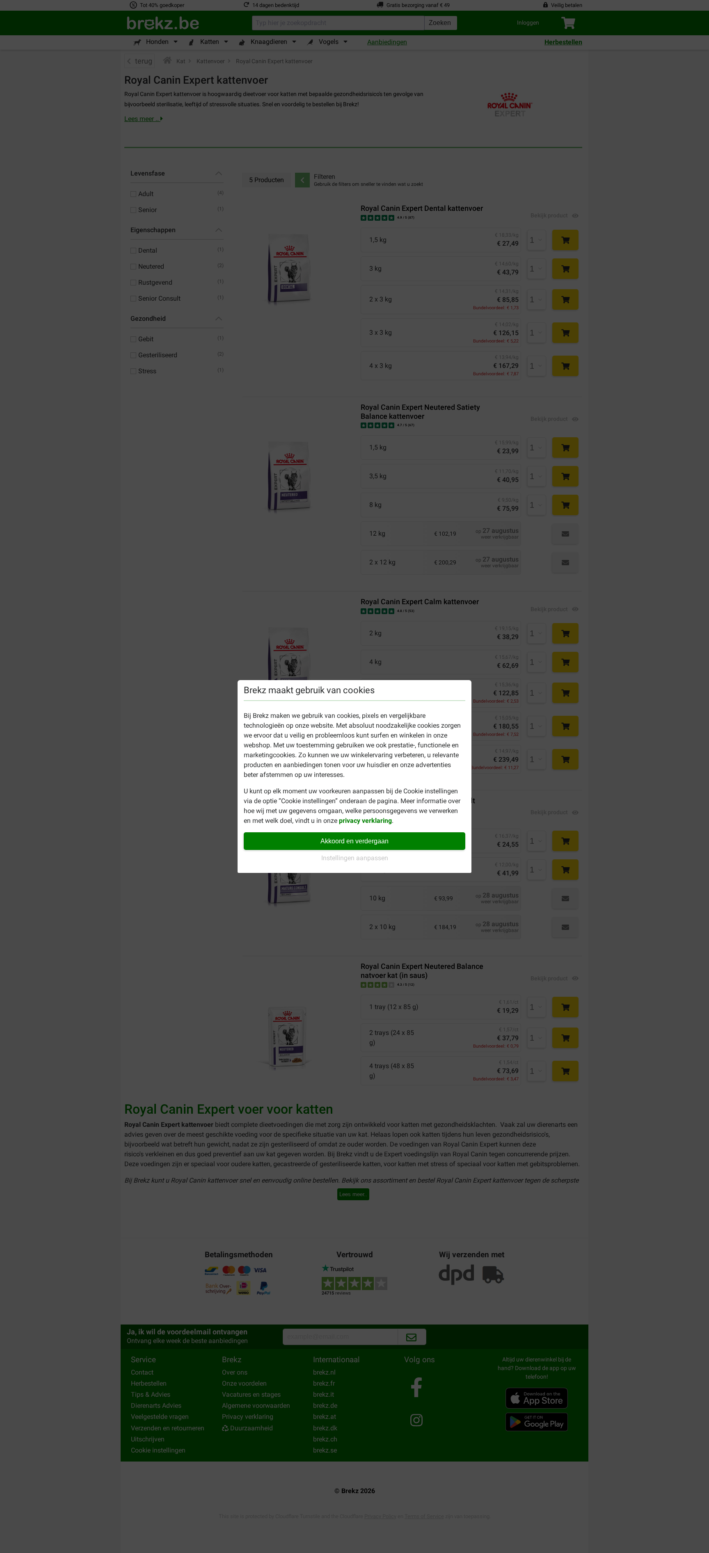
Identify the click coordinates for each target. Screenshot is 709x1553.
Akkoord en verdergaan (354, 841)
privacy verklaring (365, 820)
